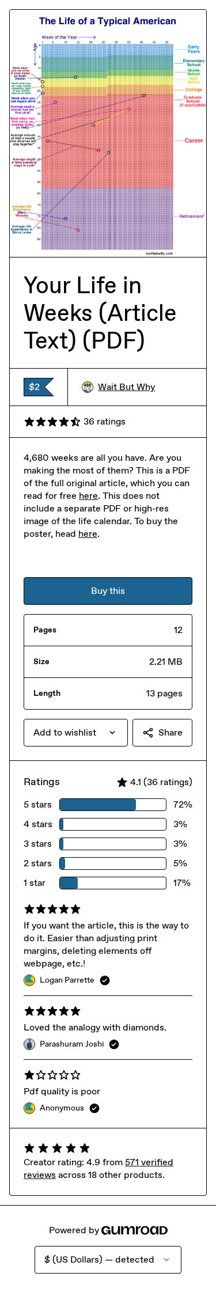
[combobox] (76, 733)
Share (170, 732)
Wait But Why (126, 386)
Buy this (108, 590)
